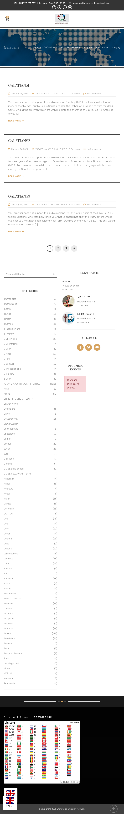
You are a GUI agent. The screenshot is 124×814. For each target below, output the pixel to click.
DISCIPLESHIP (11, 423)
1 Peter (7, 319)
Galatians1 (18, 85)
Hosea (7, 493)
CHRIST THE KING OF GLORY (18, 398)
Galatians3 (19, 196)
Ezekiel (7, 448)
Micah (7, 583)
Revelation (9, 638)
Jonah (7, 533)
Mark (6, 573)
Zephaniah (9, 683)
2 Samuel (9, 364)
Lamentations (11, 553)
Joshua (8, 538)
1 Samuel (8, 324)
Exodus (7, 443)
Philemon (8, 613)
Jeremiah (9, 508)
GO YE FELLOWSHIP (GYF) (17, 473)
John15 (66, 281)
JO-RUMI (8, 513)
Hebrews (8, 488)
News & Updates (12, 598)
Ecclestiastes (11, 428)
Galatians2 (19, 141)
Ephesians (9, 433)
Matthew (8, 578)
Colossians (9, 408)
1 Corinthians (10, 304)
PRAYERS (9, 623)
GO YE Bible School (14, 468)
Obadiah (8, 608)
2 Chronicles (10, 339)
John (6, 528)
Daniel (7, 413)
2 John (7, 349)
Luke (6, 563)
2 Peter (7, 359)
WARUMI (8, 673)
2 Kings (7, 354)
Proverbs (8, 628)
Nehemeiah (10, 593)
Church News (11, 403)
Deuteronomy (11, 418)
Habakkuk (9, 478)
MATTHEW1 (84, 297)
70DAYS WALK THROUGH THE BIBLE (53, 93)
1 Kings (7, 314)
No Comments (94, 93)
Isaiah (7, 498)
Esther (7, 438)
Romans (8, 643)
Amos (7, 393)
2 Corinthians (11, 344)
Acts (6, 389)
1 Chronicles (10, 299)
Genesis (8, 463)
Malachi (8, 568)
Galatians (75, 93)
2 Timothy (9, 374)
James (7, 503)
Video (7, 668)
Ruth (6, 648)
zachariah (9, 678)
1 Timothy (9, 334)
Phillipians (9, 618)
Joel (6, 523)
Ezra (6, 453)
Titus (6, 658)
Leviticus (8, 558)
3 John (7, 379)
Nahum (7, 588)
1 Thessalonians (12, 329)
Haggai (7, 483)
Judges (8, 548)
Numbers (8, 603)
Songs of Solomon (13, 653)
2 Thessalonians (12, 369)
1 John (7, 309)
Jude (6, 543)
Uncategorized (11, 663)
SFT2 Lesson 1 (85, 314)
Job (6, 518)
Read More (14, 121)
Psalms (8, 633)
